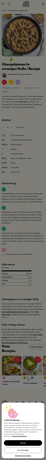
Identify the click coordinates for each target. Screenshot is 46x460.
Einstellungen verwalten (23, 456)
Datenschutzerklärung (19, 436)
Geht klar (23, 443)
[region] (23, 430)
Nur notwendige (23, 450)
